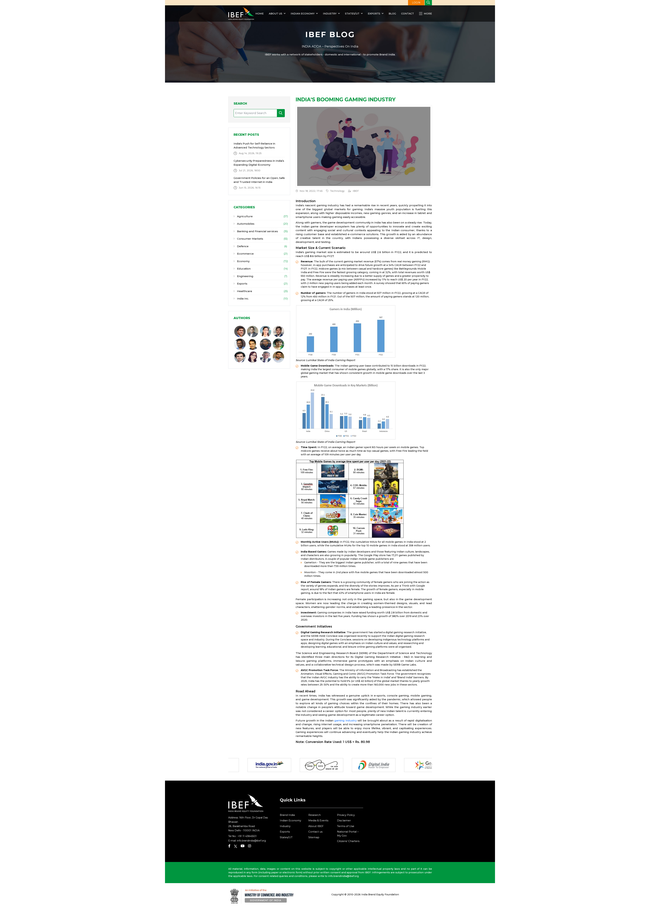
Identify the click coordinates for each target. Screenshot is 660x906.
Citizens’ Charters (348, 841)
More (427, 13)
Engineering (244, 276)
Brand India (287, 815)
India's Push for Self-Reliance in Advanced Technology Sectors (254, 145)
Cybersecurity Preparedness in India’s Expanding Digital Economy (259, 162)
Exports (374, 13)
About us (275, 13)
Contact (407, 13)
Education (243, 268)
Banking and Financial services (257, 231)
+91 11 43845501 (247, 836)
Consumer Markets (249, 238)
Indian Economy (303, 13)
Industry (330, 13)
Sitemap (313, 837)
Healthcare (244, 291)
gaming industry (345, 720)
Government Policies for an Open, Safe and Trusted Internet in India (259, 180)
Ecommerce (245, 253)
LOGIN (416, 2)
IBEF (356, 190)
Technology (337, 190)
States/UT (352, 13)
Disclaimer (344, 820)
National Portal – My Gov (348, 833)
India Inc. (242, 298)
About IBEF (316, 826)
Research (314, 815)
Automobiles (245, 223)
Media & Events (318, 820)
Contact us (315, 831)
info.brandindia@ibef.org (251, 840)
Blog (392, 13)
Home (259, 13)
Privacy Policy (346, 815)
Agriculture (244, 216)
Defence (242, 246)
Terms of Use (345, 826)
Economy (243, 261)
